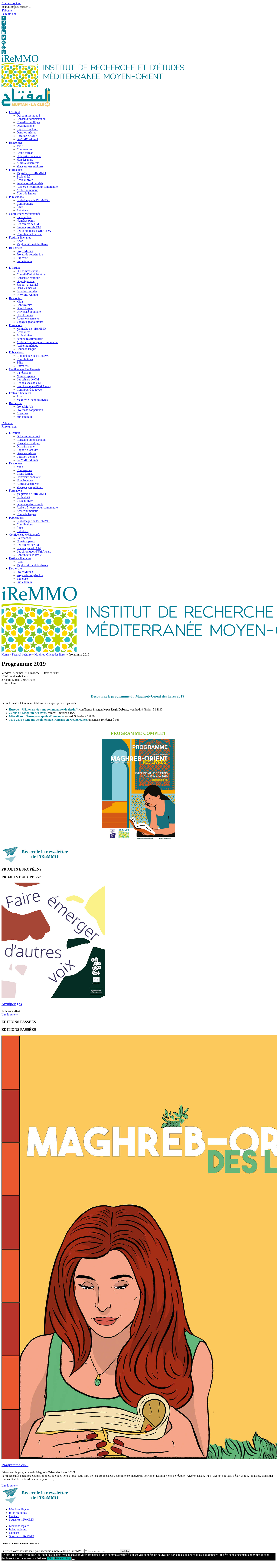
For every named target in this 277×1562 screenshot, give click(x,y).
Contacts (14, 1516)
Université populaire (29, 156)
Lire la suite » (10, 1014)
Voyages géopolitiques (30, 166)
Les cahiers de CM (28, 224)
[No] (73, 1559)
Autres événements (28, 163)
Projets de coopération (30, 254)
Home (5, 654)
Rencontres (15, 142)
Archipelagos (12, 1004)
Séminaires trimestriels (30, 183)
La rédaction (24, 217)
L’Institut (14, 112)
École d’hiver (25, 179)
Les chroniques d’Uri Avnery (34, 230)
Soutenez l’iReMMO (21, 1519)
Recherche (15, 247)
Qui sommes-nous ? (28, 115)
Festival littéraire (21, 654)
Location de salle (27, 135)
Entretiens (22, 210)
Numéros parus (26, 220)
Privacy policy (62, 1558)
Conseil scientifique (28, 122)
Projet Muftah (25, 251)
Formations (15, 169)
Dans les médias (26, 132)
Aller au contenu (11, 3)
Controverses (24, 149)
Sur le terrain (24, 261)
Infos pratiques (18, 1512)
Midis (20, 146)
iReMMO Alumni (27, 139)
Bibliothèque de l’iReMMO (33, 200)
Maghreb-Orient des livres (32, 244)
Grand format (25, 152)
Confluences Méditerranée (24, 213)
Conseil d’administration (31, 118)
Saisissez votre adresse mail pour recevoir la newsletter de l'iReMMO (43, 1551)
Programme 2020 (15, 1465)
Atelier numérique (27, 190)
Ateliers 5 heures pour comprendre (37, 186)
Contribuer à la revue (29, 234)
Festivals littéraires (20, 237)
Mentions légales (19, 1509)
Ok (50, 1558)
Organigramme (25, 125)
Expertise (22, 257)
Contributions (25, 203)
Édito (20, 207)
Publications (16, 196)
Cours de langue (26, 193)
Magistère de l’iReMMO (31, 173)
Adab (20, 240)
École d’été (23, 176)
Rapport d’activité (27, 129)
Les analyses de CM (29, 227)
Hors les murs (25, 159)
